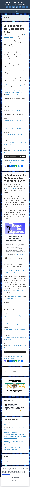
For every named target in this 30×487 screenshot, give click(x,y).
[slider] (24, 156)
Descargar (13, 163)
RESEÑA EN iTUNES (15, 296)
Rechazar (15, 480)
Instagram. (20, 85)
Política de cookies (6, 474)
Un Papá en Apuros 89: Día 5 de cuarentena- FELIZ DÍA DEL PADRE (15, 178)
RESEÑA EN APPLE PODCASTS (13, 93)
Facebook (6, 85)
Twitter (16, 83)
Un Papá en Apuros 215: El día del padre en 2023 (14, 28)
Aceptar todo (15, 477)
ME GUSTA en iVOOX (11, 95)
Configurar (15, 483)
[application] (15, 156)
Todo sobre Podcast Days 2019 (12, 449)
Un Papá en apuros (11, 188)
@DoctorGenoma (15, 110)
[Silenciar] (20, 156)
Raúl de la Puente (15, 2)
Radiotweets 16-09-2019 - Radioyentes (14, 448)
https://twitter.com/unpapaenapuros (15, 128)
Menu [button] (16, 11)
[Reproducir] (5, 156)
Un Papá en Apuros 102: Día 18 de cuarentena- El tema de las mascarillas (15, 436)
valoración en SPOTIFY (16, 91)
